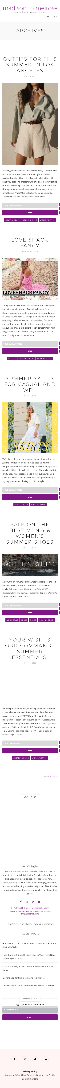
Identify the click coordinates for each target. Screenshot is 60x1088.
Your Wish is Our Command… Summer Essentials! (30, 648)
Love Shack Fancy (30, 243)
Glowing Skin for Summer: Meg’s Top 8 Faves (23, 977)
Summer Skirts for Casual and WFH (30, 384)
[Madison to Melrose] (30, 9)
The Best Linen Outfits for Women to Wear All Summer (28, 985)
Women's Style (47, 220)
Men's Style (12, 620)
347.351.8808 (17, 907)
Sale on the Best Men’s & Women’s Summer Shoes (30, 533)
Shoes (24, 620)
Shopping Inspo (29, 220)
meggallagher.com (30, 913)
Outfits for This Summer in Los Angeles (30, 65)
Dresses (12, 358)
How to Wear (12, 220)
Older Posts (51, 776)
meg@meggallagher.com (37, 907)
